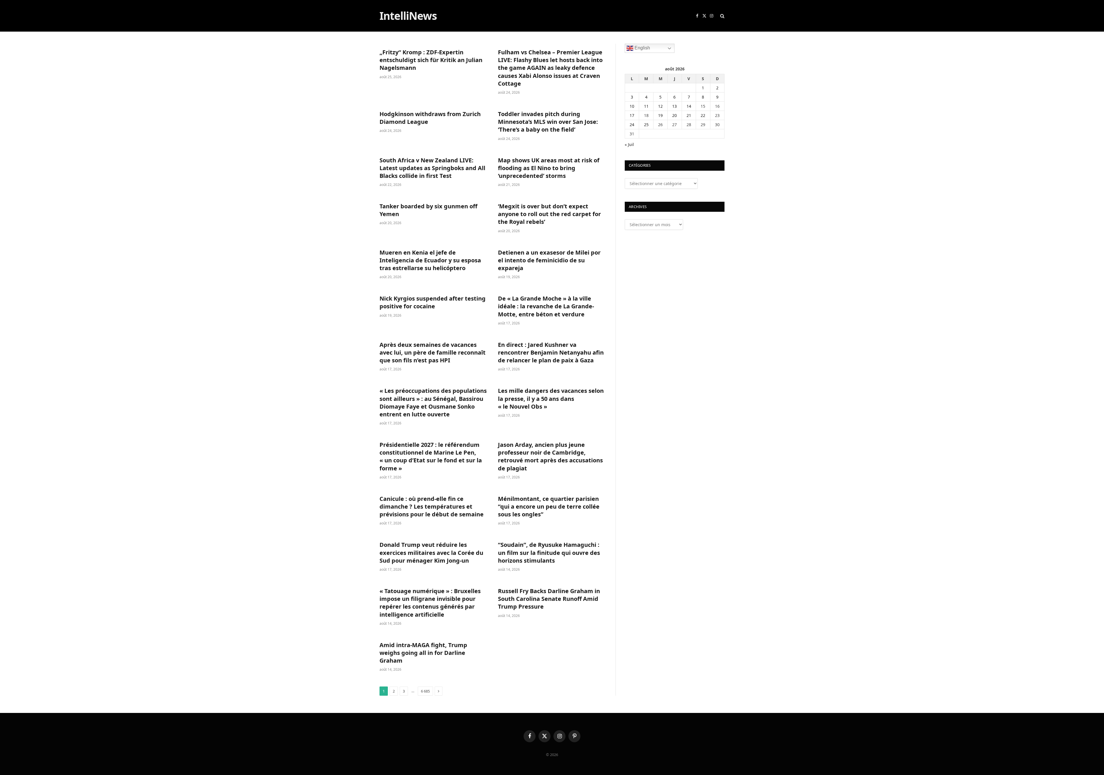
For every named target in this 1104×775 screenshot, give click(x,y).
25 (646, 124)
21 (689, 115)
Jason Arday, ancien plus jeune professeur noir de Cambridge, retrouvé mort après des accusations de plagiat (550, 456)
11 (646, 106)
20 (674, 115)
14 (689, 106)
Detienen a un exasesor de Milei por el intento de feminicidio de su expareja (549, 260)
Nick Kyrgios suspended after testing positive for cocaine (432, 302)
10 (632, 106)
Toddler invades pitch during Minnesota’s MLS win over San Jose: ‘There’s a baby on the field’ (548, 121)
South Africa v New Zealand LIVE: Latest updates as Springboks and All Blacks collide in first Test (432, 168)
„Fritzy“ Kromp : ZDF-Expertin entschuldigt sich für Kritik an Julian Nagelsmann (430, 60)
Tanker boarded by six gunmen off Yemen (428, 210)
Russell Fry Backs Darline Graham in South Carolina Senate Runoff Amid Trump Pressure (549, 598)
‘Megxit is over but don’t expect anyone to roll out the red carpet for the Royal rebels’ (549, 214)
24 (632, 124)
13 (674, 106)
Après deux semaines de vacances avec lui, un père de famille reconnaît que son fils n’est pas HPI (432, 352)
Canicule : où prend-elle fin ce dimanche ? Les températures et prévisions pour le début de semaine (431, 506)
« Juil (629, 144)
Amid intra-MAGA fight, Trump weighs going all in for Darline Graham (423, 652)
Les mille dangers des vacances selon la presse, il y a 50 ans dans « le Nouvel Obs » (551, 398)
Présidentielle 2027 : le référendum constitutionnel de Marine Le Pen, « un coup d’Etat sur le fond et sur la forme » (430, 456)
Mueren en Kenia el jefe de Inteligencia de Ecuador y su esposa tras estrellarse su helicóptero (430, 260)
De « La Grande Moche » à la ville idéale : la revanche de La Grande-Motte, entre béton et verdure (546, 306)
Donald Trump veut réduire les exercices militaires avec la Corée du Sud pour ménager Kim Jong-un (431, 552)
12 (660, 106)
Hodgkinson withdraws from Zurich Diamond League (430, 118)
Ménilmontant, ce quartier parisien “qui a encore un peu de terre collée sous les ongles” (548, 506)
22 (703, 115)
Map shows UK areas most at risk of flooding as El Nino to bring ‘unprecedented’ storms (548, 168)
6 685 (425, 691)
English (641, 47)
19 (660, 115)
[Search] (721, 15)
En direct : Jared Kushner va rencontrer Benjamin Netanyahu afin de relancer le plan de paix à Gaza (551, 352)
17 (632, 115)
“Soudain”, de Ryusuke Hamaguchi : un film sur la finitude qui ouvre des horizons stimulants (549, 552)
